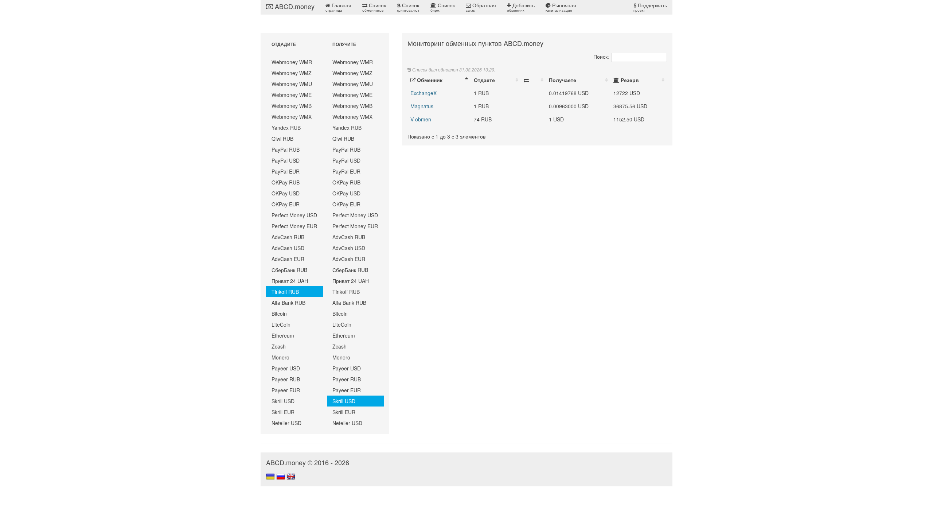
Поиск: (601, 56)
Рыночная (561, 7)
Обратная (481, 7)
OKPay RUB (286, 182)
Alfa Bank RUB (288, 302)
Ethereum (283, 335)
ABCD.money (294, 6)
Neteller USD (286, 423)
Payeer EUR (286, 390)
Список (374, 7)
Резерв (629, 79)
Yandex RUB (286, 127)
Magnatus (421, 106)
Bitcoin (279, 313)
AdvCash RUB (288, 237)
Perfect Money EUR (294, 226)
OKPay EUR (286, 204)
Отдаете (484, 79)
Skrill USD (283, 401)
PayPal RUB (286, 149)
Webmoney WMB (292, 105)
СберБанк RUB (289, 269)
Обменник (428, 79)
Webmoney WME (292, 94)
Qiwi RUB (282, 138)
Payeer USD (286, 368)
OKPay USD (286, 193)
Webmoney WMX (292, 116)
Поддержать (650, 7)
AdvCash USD (288, 248)
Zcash (279, 346)
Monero (280, 357)
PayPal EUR (286, 171)
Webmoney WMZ (292, 73)
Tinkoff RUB (285, 291)
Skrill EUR (283, 412)
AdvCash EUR (288, 258)
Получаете (562, 79)
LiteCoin (281, 324)
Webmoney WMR (292, 62)
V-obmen (420, 119)
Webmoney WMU (292, 84)
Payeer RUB (286, 379)
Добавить (521, 7)
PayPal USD (286, 160)
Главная (338, 7)
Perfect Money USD (294, 215)
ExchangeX (423, 93)
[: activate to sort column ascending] (533, 79)
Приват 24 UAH (290, 280)
